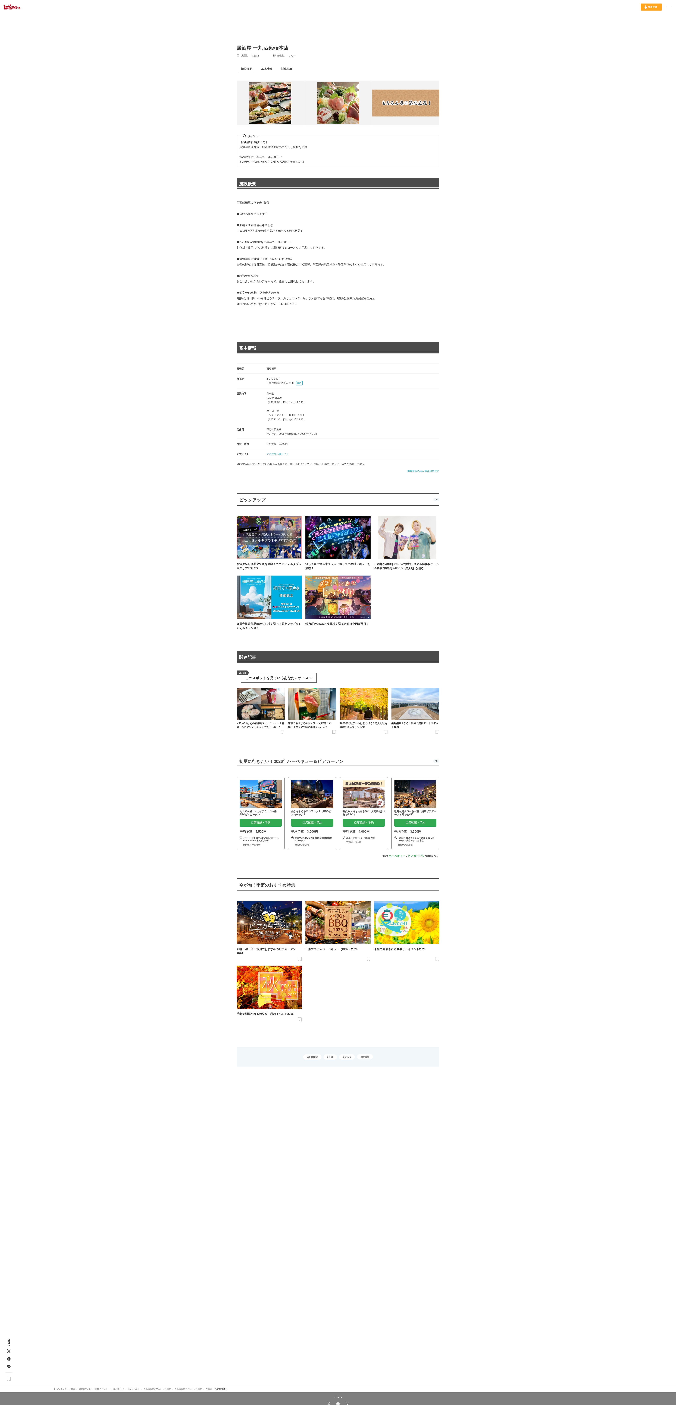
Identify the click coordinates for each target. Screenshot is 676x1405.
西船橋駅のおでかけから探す (157, 1388)
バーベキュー (397, 856)
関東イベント (101, 1388)
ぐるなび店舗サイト (278, 454)
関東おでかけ (85, 1388)
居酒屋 (365, 1057)
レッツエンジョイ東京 (64, 1388)
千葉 (330, 1057)
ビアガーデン (416, 856)
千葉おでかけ (117, 1388)
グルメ (347, 1057)
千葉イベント (133, 1388)
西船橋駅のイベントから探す (188, 1388)
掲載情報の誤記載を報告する (423, 471)
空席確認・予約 (261, 822)
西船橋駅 (313, 1057)
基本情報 (247, 348)
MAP (299, 383)
